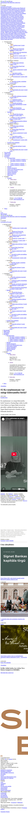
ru (2, 212)
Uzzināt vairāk (18, 50)
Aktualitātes (14, 32)
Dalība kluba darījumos (6, 12)
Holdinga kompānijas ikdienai (20, 121)
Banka (2, 624)
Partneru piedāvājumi (6, 790)
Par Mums (19, 32)
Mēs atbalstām (7, 662)
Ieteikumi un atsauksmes (6, 770)
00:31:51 (25, 500)
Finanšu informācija (5, 35)
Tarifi (2, 782)
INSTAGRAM (4, 797)
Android (10, 759)
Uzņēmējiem (15, 17)
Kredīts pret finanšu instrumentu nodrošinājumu (16, 103)
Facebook (3, 540)
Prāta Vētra (7, 37)
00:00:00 (3, 494)
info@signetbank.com (19, 199)
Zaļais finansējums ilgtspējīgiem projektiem (16, 108)
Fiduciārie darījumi (19, 16)
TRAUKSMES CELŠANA (7, 772)
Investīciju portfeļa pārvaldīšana (18, 13)
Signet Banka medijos (6, 36)
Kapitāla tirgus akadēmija (14, 29)
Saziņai (2, 39)
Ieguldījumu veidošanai (19, 10)
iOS (6, 759)
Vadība (15, 33)
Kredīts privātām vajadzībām (19, 81)
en (1, 212)
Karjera (19, 33)
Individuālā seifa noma (6, 17)
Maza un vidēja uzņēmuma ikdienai (9, 24)
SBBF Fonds (8, 32)
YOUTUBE (3, 794)
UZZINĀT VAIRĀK (20, 159)
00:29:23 (14, 499)
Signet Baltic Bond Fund (18, 12)
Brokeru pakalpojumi (6, 13)
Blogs (11, 39)
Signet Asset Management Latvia (18, 35)
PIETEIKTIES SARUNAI (13, 2)
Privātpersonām (4, 8)
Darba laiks (7, 39)
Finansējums (11, 14)
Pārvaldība (10, 33)
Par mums (5, 33)
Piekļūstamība (4, 789)
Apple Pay (5, 10)
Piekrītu (8, 811)
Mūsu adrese (23, 37)
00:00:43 (11, 494)
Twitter (7, 540)
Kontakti (13, 37)
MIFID (2, 785)
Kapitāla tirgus (4, 397)
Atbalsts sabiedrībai (15, 36)
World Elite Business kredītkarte (17, 23)
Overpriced (13, 802)
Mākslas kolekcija (11, 173)
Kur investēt (7, 152)
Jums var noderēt (10, 16)
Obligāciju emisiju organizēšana (15, 100)
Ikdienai (10, 8)
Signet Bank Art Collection (7, 778)
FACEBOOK (4, 795)
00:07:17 (11, 496)
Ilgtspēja (23, 33)
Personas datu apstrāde (6, 786)
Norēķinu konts (16, 8)
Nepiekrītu (3, 811)
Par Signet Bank (11, 158)
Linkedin (11, 540)
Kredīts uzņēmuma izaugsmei (7, 18)
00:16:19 (18, 498)
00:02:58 (16, 495)
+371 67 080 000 (18, 198)
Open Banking (4, 787)
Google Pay (11, 10)
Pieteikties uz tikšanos (6, 771)
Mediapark (20, 802)
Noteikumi (3, 783)
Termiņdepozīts (4, 14)
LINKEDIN (3, 793)
